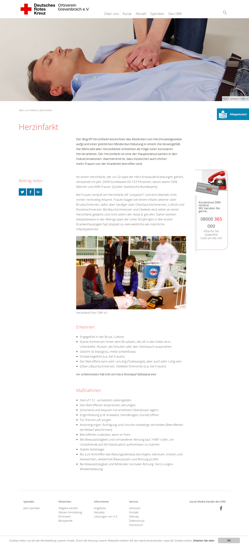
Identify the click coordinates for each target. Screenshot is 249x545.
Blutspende (65, 520)
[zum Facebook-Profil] (221, 508)
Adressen (135, 508)
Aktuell (141, 13)
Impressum (136, 525)
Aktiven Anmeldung (70, 512)
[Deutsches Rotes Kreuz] (38, 9)
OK (229, 540)
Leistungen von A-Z (106, 516)
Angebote (100, 508)
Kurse (127, 13)
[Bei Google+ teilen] (38, 192)
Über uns (111, 13)
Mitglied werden (68, 508)
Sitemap (134, 516)
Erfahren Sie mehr (203, 540)
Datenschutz (137, 520)
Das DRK (175, 13)
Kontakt (134, 512)
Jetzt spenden (31, 508)
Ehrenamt (65, 516)
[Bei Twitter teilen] (22, 192)
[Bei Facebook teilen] (30, 192)
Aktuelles (99, 512)
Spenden (157, 13)
